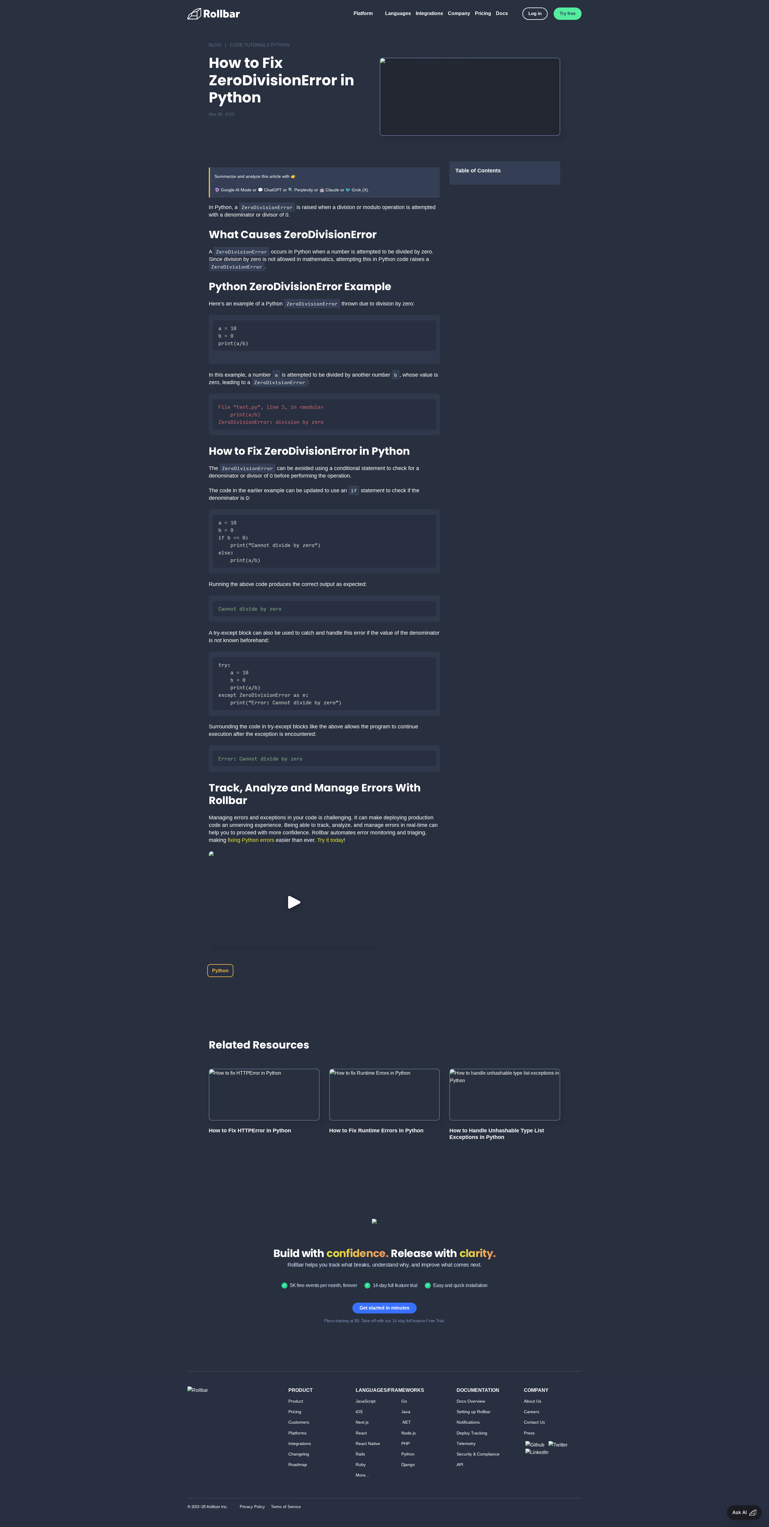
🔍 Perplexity (300, 189)
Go (404, 1401)
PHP (405, 1443)
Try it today (330, 840)
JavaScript (365, 1401)
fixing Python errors (251, 840)
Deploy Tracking (472, 1433)
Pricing (483, 13)
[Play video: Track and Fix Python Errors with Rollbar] (293, 902)
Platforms (297, 1433)
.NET (406, 1422)
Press (529, 1433)
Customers (298, 1422)
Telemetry (466, 1443)
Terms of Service (286, 1506)
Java (405, 1412)
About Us (532, 1401)
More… (363, 1475)
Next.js (362, 1422)
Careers (531, 1412)
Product (295, 1401)
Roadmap (297, 1464)
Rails (360, 1454)
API (460, 1464)
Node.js (408, 1433)
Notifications (468, 1422)
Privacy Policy (252, 1506)
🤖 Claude (329, 189)
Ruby (361, 1464)
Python (280, 44)
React (361, 1433)
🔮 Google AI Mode (232, 189)
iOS (359, 1412)
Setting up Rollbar (474, 1412)
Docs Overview (471, 1401)
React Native (368, 1443)
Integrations (429, 13)
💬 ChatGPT (270, 189)
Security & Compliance (478, 1454)
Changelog (298, 1454)
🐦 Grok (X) (356, 189)
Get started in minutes (384, 1307)
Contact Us (534, 1422)
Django (408, 1464)
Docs (502, 13)
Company (459, 13)
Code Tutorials (249, 44)
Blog (215, 44)
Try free (568, 13)
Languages (398, 13)
